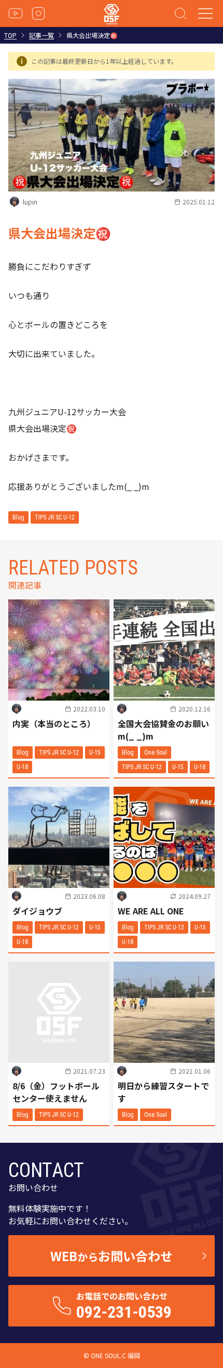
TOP (10, 35)
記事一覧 (41, 35)
